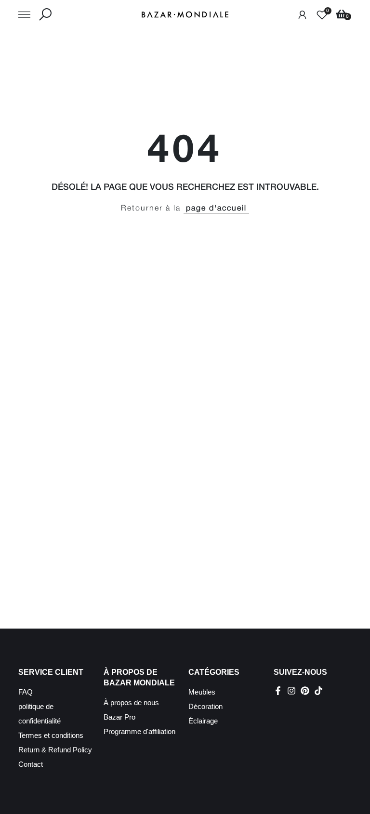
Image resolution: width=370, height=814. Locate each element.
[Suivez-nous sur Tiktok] (318, 690)
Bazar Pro (119, 717)
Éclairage (203, 721)
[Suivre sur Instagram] (291, 690)
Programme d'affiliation (139, 731)
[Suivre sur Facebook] (278, 690)
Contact (30, 764)
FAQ (25, 692)
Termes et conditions (50, 735)
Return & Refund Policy (55, 750)
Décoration (205, 706)
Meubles (201, 692)
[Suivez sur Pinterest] (305, 690)
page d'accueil (216, 208)
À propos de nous (131, 702)
